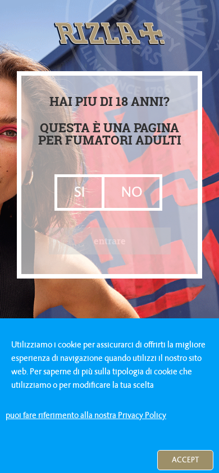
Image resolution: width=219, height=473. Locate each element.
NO (132, 192)
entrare (110, 241)
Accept (185, 460)
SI (79, 192)
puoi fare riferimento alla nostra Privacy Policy (86, 415)
